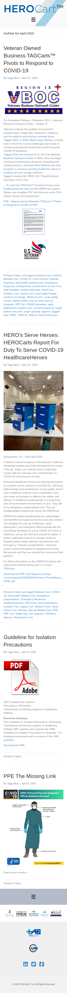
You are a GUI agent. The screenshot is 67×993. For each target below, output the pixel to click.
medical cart (11, 172)
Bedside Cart (11, 278)
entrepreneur (23, 286)
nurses (7, 300)
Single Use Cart (24, 613)
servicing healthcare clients (43, 169)
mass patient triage (45, 293)
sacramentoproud (44, 307)
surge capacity (32, 311)
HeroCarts (47, 289)
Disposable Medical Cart (21, 595)
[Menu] (33, 19)
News (18, 275)
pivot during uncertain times (38, 136)
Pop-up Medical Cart (39, 610)
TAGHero (50, 613)
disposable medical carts (29, 282)
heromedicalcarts (47, 602)
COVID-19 (9, 150)
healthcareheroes (13, 188)
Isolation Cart (11, 293)
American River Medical (37, 165)
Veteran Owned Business (43, 315)
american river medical (48, 275)
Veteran (8, 617)
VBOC (13, 315)
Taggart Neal (11, 140)
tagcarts (46, 311)
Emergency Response (33, 599)
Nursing (22, 610)
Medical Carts (35, 297)
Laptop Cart (26, 293)
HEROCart (45, 188)
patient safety (20, 300)
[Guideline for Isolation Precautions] (21, 676)
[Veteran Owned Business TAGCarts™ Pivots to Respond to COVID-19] (33, 98)
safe (27, 188)
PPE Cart (20, 304)
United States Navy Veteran (37, 140)
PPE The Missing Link (30, 776)
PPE (55, 610)
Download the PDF (14, 574)
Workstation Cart (23, 617)
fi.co (59, 286)
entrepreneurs (12, 132)
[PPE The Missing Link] (33, 827)
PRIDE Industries (36, 304)
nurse (56, 185)
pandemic (21, 150)
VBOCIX (23, 315)
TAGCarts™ (27, 185)
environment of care (44, 286)
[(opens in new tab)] (33, 932)
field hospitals (11, 289)
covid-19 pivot (40, 278)
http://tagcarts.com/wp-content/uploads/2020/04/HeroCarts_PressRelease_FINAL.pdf (33, 578)
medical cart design (15, 297)
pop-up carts (36, 300)
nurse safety (51, 297)
